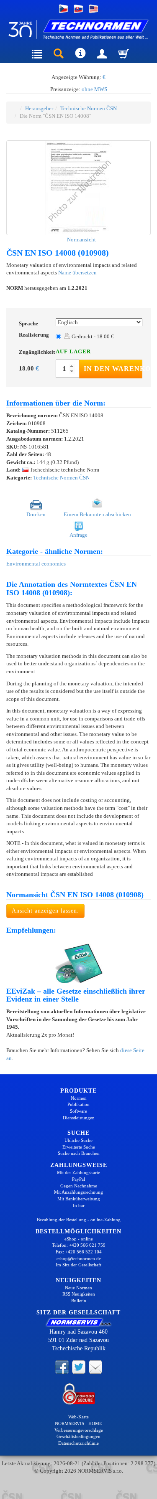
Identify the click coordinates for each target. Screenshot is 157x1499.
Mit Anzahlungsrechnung (78, 1192)
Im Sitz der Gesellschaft (78, 1264)
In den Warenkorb (113, 368)
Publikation (78, 1104)
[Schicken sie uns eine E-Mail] (95, 1366)
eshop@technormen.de (79, 1258)
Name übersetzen (77, 272)
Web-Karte (78, 1416)
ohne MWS (94, 89)
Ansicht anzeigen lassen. (45, 911)
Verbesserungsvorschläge (78, 1430)
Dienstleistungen (79, 1117)
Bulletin (78, 1300)
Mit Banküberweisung (78, 1198)
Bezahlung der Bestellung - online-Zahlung (79, 1219)
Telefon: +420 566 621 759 (79, 1245)
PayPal (78, 1179)
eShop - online (78, 1238)
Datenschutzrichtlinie (78, 1443)
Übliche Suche (78, 1140)
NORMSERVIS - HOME (78, 1423)
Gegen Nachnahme (78, 1185)
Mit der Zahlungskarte (78, 1172)
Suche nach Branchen (79, 1153)
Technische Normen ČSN (88, 108)
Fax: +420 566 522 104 (79, 1251)
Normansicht (81, 239)
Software (78, 1110)
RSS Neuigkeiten (78, 1293)
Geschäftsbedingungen (78, 1436)
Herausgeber (39, 108)
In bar (79, 1205)
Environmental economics (36, 564)
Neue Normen (78, 1287)
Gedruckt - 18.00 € (92, 336)
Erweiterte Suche (78, 1146)
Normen (79, 1098)
